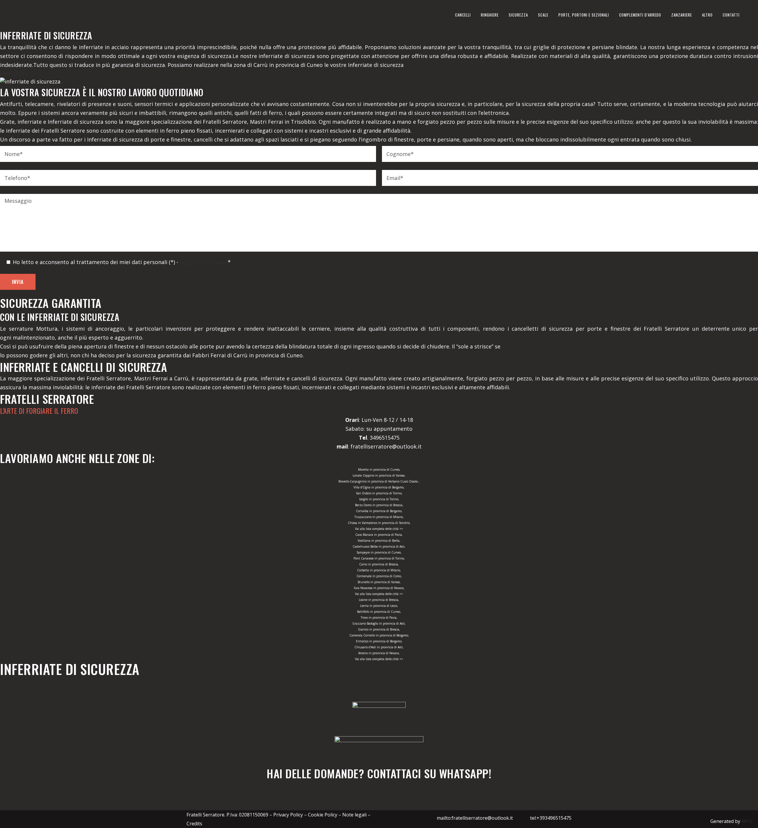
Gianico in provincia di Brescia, (379, 629)
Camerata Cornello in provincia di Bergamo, (379, 635)
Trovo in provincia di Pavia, (379, 617)
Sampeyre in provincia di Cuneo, (379, 552)
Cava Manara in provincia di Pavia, (379, 535)
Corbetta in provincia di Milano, (379, 570)
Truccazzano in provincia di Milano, (379, 517)
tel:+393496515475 (550, 818)
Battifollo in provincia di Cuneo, (379, 612)
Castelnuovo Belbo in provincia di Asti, (379, 546)
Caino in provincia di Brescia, (379, 564)
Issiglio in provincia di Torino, (379, 499)
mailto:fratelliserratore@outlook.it (475, 818)
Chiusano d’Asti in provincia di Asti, (379, 647)
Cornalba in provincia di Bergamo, (379, 511)
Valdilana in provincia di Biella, (379, 540)
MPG (746, 821)
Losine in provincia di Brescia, (379, 600)
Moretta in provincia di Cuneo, (379, 469)
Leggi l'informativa (204, 262)
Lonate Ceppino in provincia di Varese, (379, 475)
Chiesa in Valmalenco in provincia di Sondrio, (379, 523)
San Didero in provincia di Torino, (379, 493)
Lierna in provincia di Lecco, (379, 606)
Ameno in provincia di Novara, (379, 653)
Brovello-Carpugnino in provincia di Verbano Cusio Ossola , (379, 481)
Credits (194, 823)
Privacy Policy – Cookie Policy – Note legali (320, 814)
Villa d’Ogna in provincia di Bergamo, (379, 487)
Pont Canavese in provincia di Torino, (379, 558)
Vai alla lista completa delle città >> (379, 529)
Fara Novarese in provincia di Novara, (379, 588)
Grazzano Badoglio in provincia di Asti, (379, 623)
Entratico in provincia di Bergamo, (379, 641)
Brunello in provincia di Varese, (379, 582)
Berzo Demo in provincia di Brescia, (379, 505)
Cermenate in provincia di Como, (379, 576)
